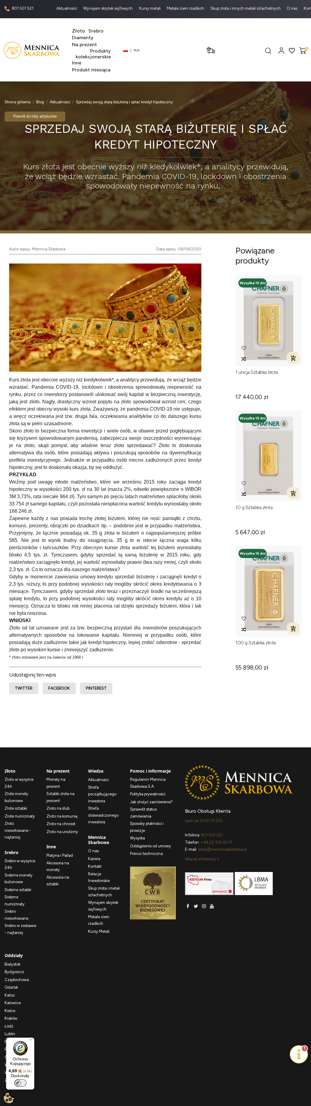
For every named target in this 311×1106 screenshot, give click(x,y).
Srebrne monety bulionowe (18, 878)
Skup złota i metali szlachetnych (104, 892)
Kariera (94, 858)
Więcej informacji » (202, 859)
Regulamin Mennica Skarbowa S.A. (148, 783)
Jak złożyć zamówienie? (151, 802)
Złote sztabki (16, 808)
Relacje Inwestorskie (99, 877)
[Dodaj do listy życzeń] (243, 348)
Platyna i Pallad (59, 855)
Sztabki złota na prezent (60, 797)
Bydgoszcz (14, 972)
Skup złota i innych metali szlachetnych (246, 8)
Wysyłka (137, 838)
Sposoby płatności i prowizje (147, 827)
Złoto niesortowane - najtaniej (18, 830)
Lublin (10, 1034)
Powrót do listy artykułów (35, 116)
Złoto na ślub (58, 808)
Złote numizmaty (20, 816)
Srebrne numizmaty (15, 900)
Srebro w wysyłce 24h (20, 864)
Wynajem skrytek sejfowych (108, 8)
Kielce (10, 1010)
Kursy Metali (99, 931)
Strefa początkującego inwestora (102, 794)
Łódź (9, 1026)
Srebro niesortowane (16, 915)
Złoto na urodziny (62, 831)
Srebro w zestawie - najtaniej (20, 929)
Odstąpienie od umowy (150, 846)
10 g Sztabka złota (253, 507)
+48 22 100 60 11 (216, 842)
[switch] (20, 1083)
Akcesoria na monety (57, 866)
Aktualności (67, 8)
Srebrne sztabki (18, 889)
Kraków (11, 1018)
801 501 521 (22, 8)
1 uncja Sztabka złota (256, 372)
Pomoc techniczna (146, 853)
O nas (292, 8)
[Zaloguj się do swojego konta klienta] (281, 50)
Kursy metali (150, 8)
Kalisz (10, 995)
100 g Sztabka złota (255, 643)
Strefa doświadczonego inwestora (103, 815)
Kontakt (94, 866)
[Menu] (30, 1041)
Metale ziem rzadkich (186, 8)
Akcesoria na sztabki (57, 881)
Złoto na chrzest (60, 824)
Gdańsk (11, 987)
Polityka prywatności (148, 794)
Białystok (12, 964)
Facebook (59, 688)
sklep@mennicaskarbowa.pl (222, 849)
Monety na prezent (55, 783)
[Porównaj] (243, 359)
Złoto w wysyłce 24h (19, 783)
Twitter (23, 688)
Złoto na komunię (61, 816)
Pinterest (96, 688)
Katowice (13, 1003)
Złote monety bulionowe (16, 797)
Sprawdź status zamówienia (143, 812)
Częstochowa (17, 979)
